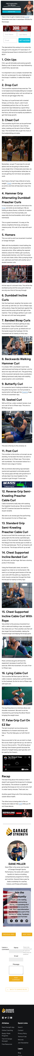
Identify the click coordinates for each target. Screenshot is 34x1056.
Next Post (27, 934)
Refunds (20, 1040)
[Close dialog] (32, 2)
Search (20, 1027)
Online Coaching (7, 1030)
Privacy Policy (22, 1033)
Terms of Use (22, 1036)
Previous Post (8, 934)
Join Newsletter (23, 1043)
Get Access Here (11, 11)
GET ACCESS (24, 40)
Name (16, 948)
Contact (20, 1030)
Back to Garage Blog (18, 989)
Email (16, 956)
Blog (19, 1053)
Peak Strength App (8, 1027)
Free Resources (7, 1044)
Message (16, 964)
